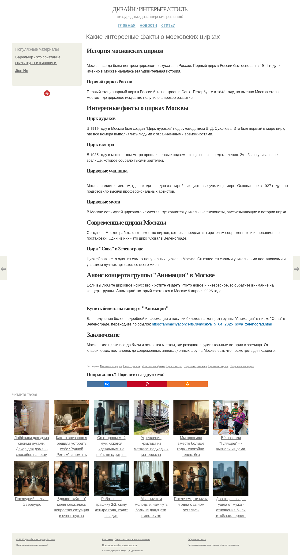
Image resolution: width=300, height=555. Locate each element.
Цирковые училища (195, 366)
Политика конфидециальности (119, 545)
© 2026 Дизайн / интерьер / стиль (35, 539)
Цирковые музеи (218, 366)
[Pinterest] (147, 384)
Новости (148, 24)
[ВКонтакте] (107, 384)
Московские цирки (111, 366)
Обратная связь (197, 539)
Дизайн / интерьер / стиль (149, 9)
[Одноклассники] (187, 384)
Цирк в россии (131, 366)
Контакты (107, 539)
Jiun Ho (21, 71)
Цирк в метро (174, 366)
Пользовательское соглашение (132, 539)
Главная (126, 24)
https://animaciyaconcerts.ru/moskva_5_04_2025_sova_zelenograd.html (212, 324)
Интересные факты (153, 366)
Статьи (168, 24)
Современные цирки (242, 366)
